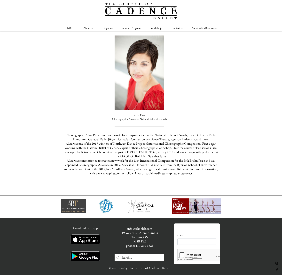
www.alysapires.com (108, 173)
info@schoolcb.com (139, 228)
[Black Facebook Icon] (277, 270)
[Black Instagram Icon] (277, 263)
